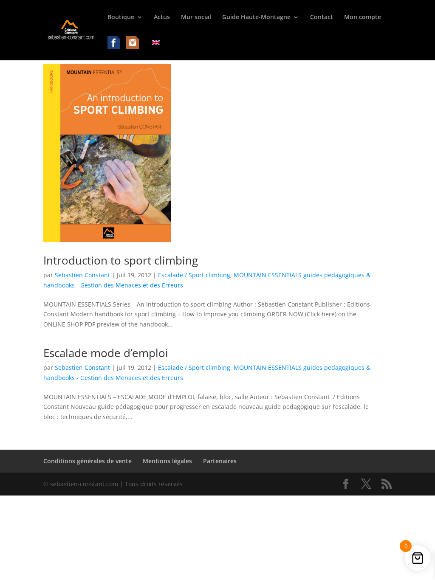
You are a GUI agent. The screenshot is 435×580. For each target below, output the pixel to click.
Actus (162, 17)
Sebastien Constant (82, 275)
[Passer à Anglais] (156, 49)
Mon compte (362, 17)
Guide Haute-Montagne (256, 17)
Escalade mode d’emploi (105, 352)
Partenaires (220, 461)
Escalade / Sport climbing (194, 275)
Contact (321, 17)
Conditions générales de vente (87, 461)
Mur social (196, 17)
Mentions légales (167, 461)
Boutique (120, 17)
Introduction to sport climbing (120, 260)
